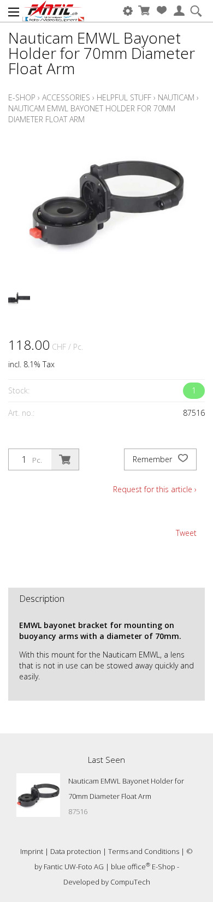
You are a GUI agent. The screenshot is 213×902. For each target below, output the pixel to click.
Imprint (31, 851)
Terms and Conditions (143, 851)
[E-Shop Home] (53, 11)
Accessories (66, 97)
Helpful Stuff (124, 97)
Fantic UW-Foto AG (74, 866)
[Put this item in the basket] (65, 459)
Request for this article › (155, 489)
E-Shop (22, 97)
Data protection (75, 851)
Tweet (186, 533)
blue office (130, 866)
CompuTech (130, 882)
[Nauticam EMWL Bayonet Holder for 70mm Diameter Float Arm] (38, 795)
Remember (153, 459)
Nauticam (176, 97)
